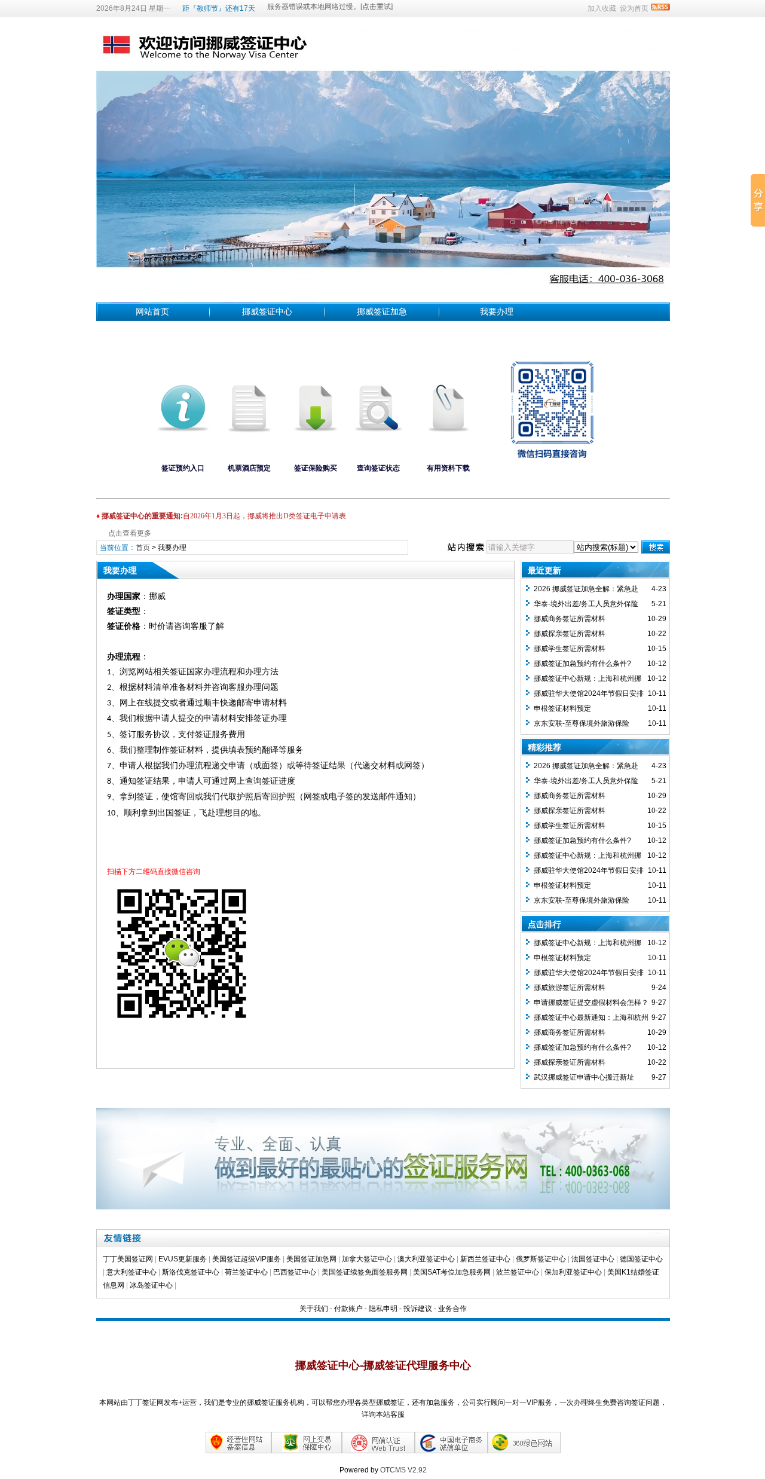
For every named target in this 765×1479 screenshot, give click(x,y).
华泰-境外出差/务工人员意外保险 (586, 604)
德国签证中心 (641, 1259)
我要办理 (496, 311)
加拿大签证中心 (367, 1259)
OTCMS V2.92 (403, 1470)
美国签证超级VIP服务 (246, 1259)
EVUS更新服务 (182, 1259)
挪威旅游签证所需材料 (569, 987)
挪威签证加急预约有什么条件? (582, 663)
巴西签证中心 (294, 1272)
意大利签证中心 (131, 1272)
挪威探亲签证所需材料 (569, 634)
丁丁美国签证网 (128, 1259)
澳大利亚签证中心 (426, 1259)
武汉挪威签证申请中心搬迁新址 (584, 1077)
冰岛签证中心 (152, 1285)
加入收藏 (601, 8)
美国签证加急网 (311, 1259)
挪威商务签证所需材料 (569, 619)
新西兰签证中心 (485, 1259)
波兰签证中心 (518, 1272)
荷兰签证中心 (246, 1272)
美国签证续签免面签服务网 (365, 1272)
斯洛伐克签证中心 (190, 1272)
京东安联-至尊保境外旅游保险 (581, 723)
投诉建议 (417, 1308)
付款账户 (348, 1308)
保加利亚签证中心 (574, 1272)
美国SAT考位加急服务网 (452, 1272)
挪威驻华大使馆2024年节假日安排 (589, 693)
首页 (143, 547)
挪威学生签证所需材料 (569, 648)
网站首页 (152, 311)
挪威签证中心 (267, 311)
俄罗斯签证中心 (541, 1259)
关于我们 (313, 1308)
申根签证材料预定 (562, 708)
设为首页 (634, 8)
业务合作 (452, 1308)
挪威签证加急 (382, 311)
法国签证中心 (592, 1259)
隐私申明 (383, 1308)
